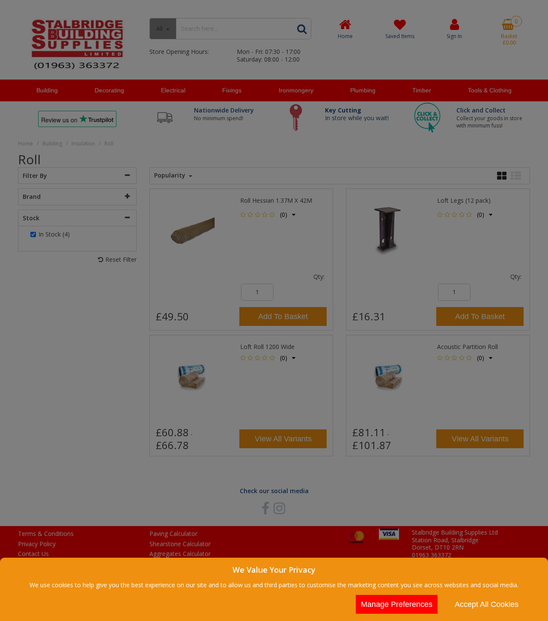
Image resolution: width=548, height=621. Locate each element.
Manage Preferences (396, 604)
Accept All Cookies (486, 604)
